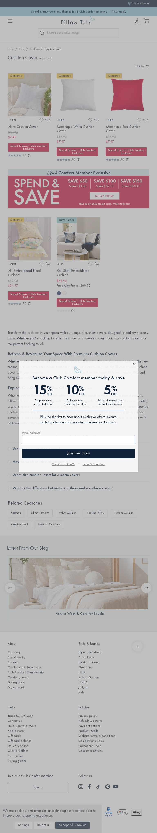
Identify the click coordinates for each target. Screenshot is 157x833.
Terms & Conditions (94, 464)
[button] (78, 364)
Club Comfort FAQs (63, 464)
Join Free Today (78, 453)
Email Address (32, 433)
